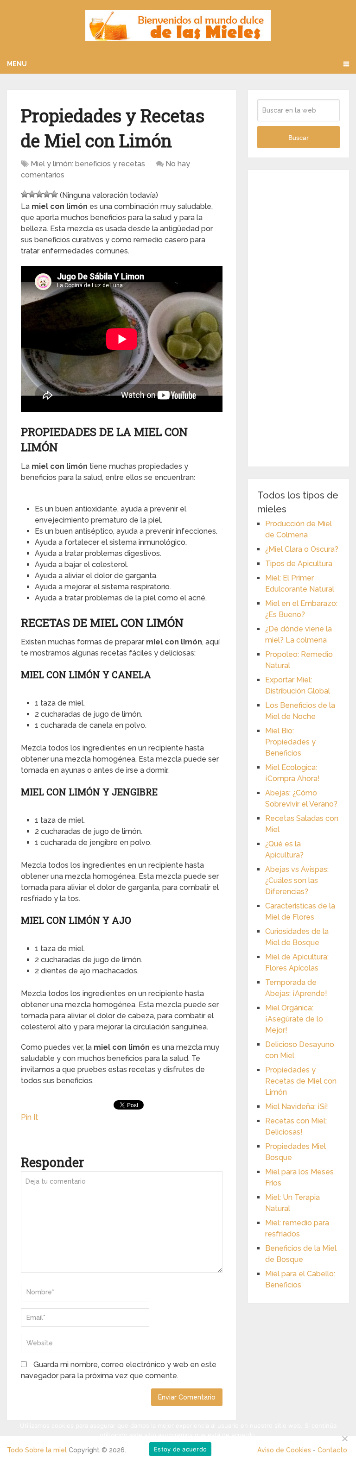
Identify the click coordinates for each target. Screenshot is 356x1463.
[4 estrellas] (47, 194)
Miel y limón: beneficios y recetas (88, 163)
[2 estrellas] (32, 194)
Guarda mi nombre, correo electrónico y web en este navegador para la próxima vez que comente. (118, 1370)
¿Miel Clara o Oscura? (301, 549)
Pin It (29, 1117)
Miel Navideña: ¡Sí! (296, 1106)
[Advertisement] (298, 318)
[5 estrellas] (54, 194)
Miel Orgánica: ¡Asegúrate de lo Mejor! (294, 1018)
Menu (17, 64)
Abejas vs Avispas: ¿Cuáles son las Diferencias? (297, 880)
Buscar (298, 137)
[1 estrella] (24, 194)
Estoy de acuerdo (180, 1449)
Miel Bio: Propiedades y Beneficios (290, 741)
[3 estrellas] (39, 194)
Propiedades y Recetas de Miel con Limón (301, 1081)
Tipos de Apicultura (298, 563)
